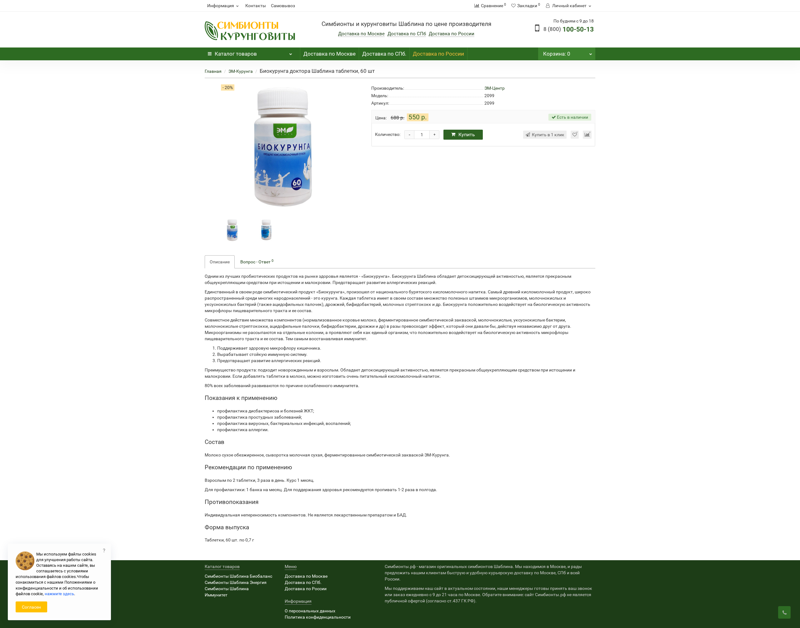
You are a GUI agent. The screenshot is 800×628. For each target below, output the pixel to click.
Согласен (31, 607)
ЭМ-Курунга (240, 71)
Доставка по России (451, 34)
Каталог (236, 54)
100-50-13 (568, 29)
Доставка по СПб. (384, 54)
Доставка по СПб (407, 34)
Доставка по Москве (361, 34)
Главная (213, 71)
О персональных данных (310, 610)
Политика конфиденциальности (318, 617)
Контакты (255, 5)
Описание (220, 261)
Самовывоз (283, 5)
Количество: (387, 134)
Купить (466, 134)
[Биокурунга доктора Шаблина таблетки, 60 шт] (232, 229)
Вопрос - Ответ (256, 261)
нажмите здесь (59, 593)
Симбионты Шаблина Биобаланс (238, 576)
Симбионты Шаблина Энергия (236, 582)
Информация (220, 5)
